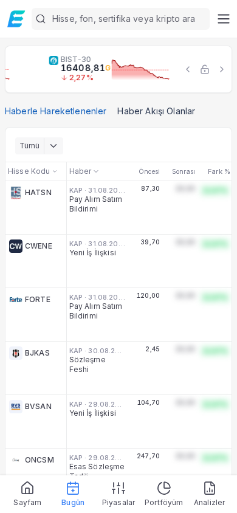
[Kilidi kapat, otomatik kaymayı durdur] (205, 69)
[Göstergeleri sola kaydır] (188, 69)
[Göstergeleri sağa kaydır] (222, 69)
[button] (121, 19)
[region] (118, 69)
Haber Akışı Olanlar (156, 111)
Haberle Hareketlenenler (55, 111)
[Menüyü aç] (223, 19)
